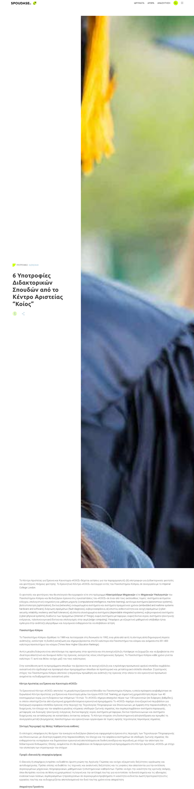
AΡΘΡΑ (151, 3)
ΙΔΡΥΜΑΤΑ (139, 3)
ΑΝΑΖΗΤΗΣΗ (163, 3)
